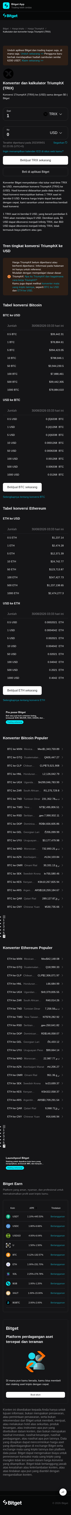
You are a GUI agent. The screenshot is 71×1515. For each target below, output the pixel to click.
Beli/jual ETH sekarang (22, 690)
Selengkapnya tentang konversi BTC (24, 496)
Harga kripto (18, 28)
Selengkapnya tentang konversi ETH (24, 700)
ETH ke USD (24, 290)
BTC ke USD (51, 287)
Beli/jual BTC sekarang (22, 487)
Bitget (6, 28)
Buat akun (36, 1395)
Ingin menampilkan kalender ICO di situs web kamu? (33, 151)
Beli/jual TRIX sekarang (35, 160)
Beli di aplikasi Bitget (35, 171)
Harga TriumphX (36, 28)
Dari (9, 111)
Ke (8, 130)
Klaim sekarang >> (32, 60)
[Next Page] (35, 936)
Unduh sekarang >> (32, 53)
